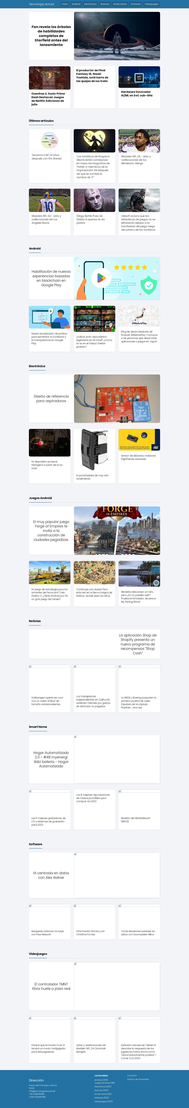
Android (76, 4)
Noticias (105, 4)
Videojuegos (151, 4)
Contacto (132, 1075)
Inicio (65, 4)
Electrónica (90, 4)
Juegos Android (40, 498)
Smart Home (120, 4)
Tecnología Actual (41, 4)
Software (136, 4)
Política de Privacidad (138, 1079)
